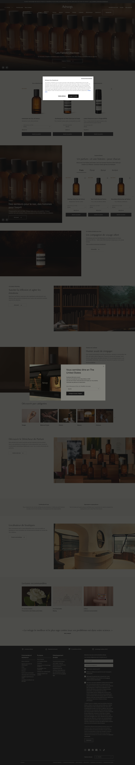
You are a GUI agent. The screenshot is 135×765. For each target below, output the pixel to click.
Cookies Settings (62, 96)
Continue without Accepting (86, 78)
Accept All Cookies (73, 96)
